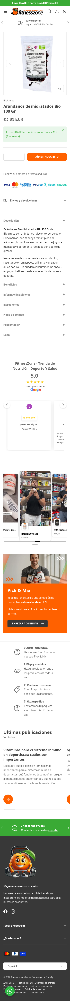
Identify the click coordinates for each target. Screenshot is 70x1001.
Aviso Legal (8, 982)
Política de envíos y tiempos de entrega (36, 982)
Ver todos (9, 737)
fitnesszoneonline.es (21, 977)
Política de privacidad (35, 989)
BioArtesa (8, 100)
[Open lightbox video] (37, 506)
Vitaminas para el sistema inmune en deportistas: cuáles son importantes (32, 755)
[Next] (62, 501)
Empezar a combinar (25, 623)
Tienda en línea (36, 992)
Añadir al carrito (46, 156)
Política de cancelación (41, 986)
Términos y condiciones (14, 992)
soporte (53, 830)
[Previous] (7, 501)
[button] (64, 11)
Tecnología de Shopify (42, 977)
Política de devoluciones (15, 986)
